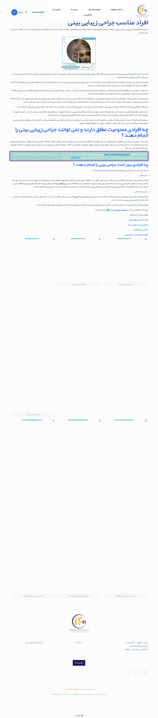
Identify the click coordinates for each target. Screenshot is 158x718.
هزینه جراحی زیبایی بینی (138, 220)
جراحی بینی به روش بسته (138, 224)
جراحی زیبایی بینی (129, 74)
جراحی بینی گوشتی (140, 229)
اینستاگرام (75, 157)
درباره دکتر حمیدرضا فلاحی (31, 652)
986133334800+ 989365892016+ (79, 651)
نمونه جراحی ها (36, 656)
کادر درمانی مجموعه (34, 659)
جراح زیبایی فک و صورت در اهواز (117, 154)
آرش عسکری (73, 689)
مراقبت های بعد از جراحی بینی (136, 234)
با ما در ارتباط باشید (34, 648)
